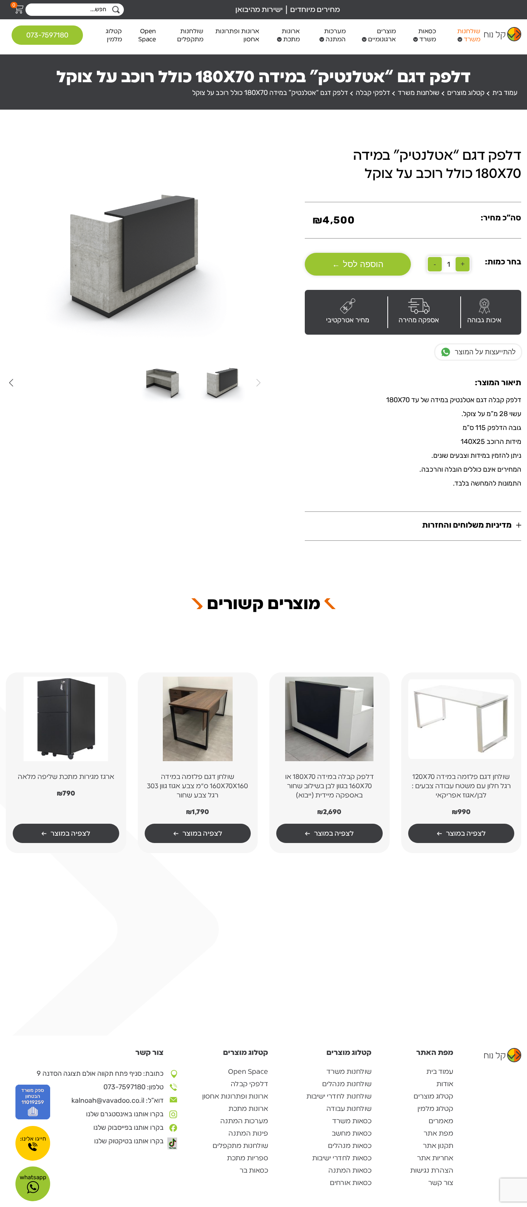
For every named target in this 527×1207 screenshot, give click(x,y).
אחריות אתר (435, 1158)
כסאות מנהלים (350, 1145)
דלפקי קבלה (373, 92)
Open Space (147, 35)
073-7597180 (47, 35)
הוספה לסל (357, 264)
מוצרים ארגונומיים (382, 35)
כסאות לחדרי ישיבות (342, 1158)
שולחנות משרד (468, 35)
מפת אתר (438, 1133)
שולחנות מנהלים (347, 1084)
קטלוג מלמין (114, 35)
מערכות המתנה (335, 35)
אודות (444, 1084)
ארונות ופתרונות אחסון (237, 35)
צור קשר (440, 1182)
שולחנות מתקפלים (190, 35)
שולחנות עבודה (349, 1108)
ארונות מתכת (290, 35)
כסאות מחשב (352, 1133)
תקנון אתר (438, 1145)
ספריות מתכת (247, 1158)
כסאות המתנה (350, 1170)
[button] (11, 382)
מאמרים (441, 1121)
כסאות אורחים (351, 1182)
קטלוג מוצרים (466, 92)
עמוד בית (504, 92)
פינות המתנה (248, 1133)
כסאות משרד (427, 35)
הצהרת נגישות (431, 1170)
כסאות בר (254, 1170)
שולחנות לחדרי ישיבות (339, 1096)
